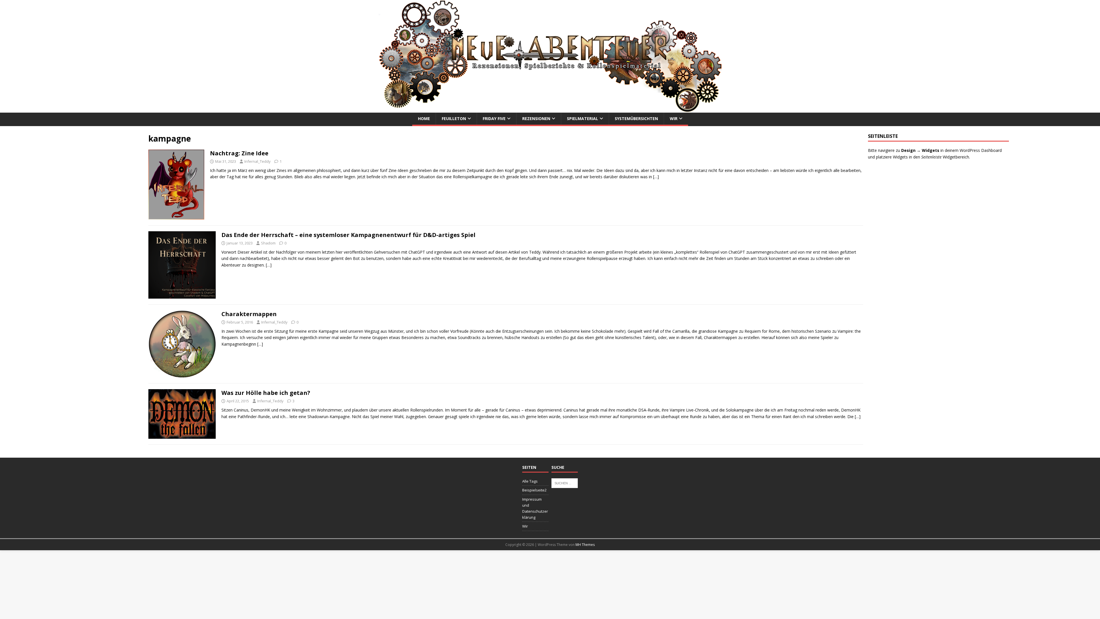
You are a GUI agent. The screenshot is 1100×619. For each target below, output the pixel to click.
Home (424, 118)
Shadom (268, 243)
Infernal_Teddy (257, 161)
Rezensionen (536, 118)
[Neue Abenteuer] (550, 109)
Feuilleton (454, 118)
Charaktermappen (249, 314)
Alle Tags (530, 481)
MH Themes (585, 544)
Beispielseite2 (534, 490)
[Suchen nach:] (564, 482)
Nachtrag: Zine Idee (239, 153)
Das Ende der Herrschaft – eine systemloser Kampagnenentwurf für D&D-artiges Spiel (348, 235)
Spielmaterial (582, 118)
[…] (656, 176)
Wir (673, 118)
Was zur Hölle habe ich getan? (265, 393)
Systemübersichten (636, 118)
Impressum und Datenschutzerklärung (535, 508)
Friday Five (494, 118)
